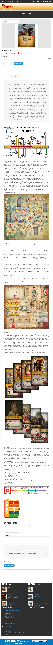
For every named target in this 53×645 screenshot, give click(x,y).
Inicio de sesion (38, 1)
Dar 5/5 (9, 561)
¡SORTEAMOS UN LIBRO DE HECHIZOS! (16, 589)
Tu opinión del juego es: (8, 535)
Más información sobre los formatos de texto (36, 548)
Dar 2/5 (5, 561)
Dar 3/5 (6, 561)
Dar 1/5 (4, 561)
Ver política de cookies (42, 641)
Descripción (5, 76)
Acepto (33, 641)
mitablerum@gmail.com (10, 626)
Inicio (23, 15)
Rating (5, 560)
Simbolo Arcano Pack (38, 596)
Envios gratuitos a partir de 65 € (10, 1)
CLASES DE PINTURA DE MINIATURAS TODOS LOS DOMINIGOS (16, 597)
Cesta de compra (48, 1)
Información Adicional (15, 76)
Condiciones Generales (10, 617)
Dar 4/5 (7, 561)
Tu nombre (6, 527)
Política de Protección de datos (11, 619)
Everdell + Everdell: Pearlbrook (40, 589)
